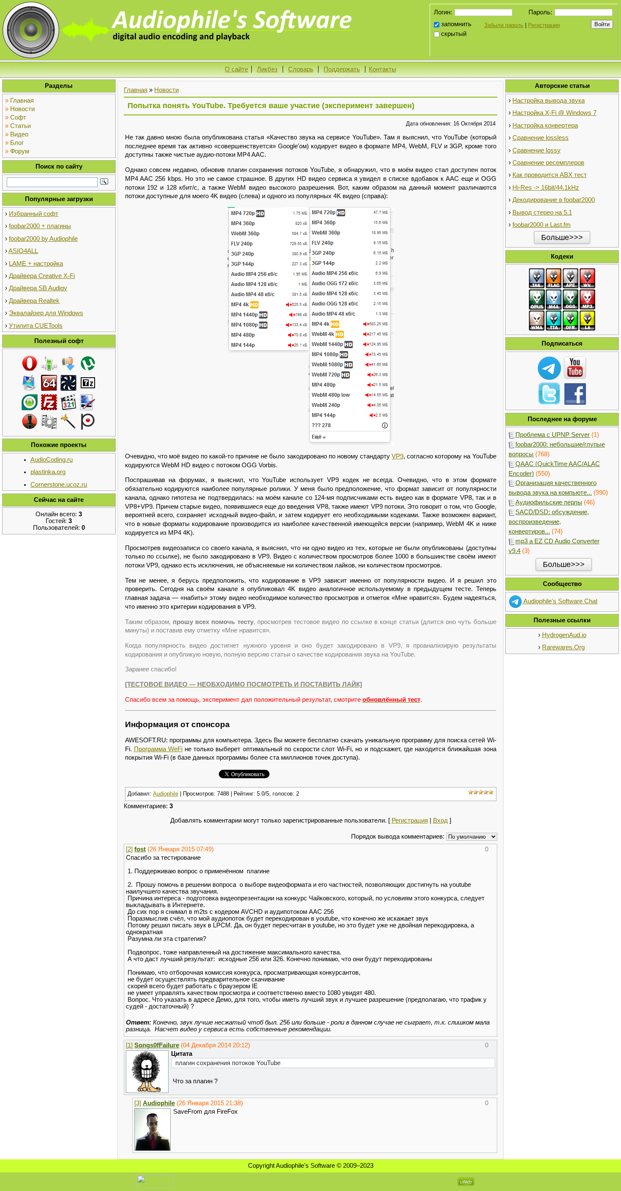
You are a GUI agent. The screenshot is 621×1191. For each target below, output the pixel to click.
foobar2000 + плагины (40, 226)
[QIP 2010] (49, 363)
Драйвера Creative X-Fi (42, 276)
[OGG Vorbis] (571, 299)
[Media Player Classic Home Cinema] (68, 401)
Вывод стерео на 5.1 (542, 212)
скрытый (453, 33)
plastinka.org (47, 472)
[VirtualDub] (49, 421)
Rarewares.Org (563, 647)
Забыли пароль (503, 25)
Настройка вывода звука (548, 100)
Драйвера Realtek (34, 300)
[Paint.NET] (88, 401)
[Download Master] (68, 363)
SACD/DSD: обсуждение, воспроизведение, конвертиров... (549, 522)
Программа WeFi (158, 749)
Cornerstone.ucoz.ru (58, 484)
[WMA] (537, 320)
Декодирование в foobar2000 (553, 199)
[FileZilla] (49, 401)
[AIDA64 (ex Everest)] (49, 382)
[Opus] (537, 299)
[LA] (588, 320)
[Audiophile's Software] (179, 29)
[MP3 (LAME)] (588, 299)
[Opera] (30, 363)
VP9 (397, 456)
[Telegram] (549, 367)
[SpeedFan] (68, 382)
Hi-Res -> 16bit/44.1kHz (545, 187)
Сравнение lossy (536, 150)
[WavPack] (588, 278)
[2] (129, 849)
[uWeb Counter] (155, 1181)
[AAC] (554, 299)
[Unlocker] (68, 421)
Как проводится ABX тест (549, 175)
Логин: (443, 12)
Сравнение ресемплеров (548, 162)
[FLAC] (554, 278)
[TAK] (537, 278)
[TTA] (554, 320)
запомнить (456, 24)
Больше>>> (562, 237)
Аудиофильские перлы (548, 502)
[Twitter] (549, 393)
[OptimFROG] (571, 320)
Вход (440, 820)
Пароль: (540, 12)
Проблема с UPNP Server (552, 434)
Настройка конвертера (545, 125)
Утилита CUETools (36, 325)
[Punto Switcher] (88, 421)
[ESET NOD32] (30, 401)
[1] (129, 1045)
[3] (137, 1103)
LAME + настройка (36, 263)
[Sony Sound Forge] (30, 421)
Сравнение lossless (540, 137)
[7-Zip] (88, 382)
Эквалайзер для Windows (46, 313)
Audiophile (165, 793)
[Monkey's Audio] (571, 278)
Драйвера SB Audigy (38, 288)
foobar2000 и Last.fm (541, 224)
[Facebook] (575, 393)
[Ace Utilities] (30, 382)
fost (140, 849)
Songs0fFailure (156, 1045)
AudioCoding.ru (51, 459)
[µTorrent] (88, 363)
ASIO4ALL (23, 251)
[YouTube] (575, 367)
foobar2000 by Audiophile (43, 238)
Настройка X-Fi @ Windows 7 (554, 112)
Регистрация (544, 25)
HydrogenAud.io (564, 635)
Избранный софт (33, 213)
